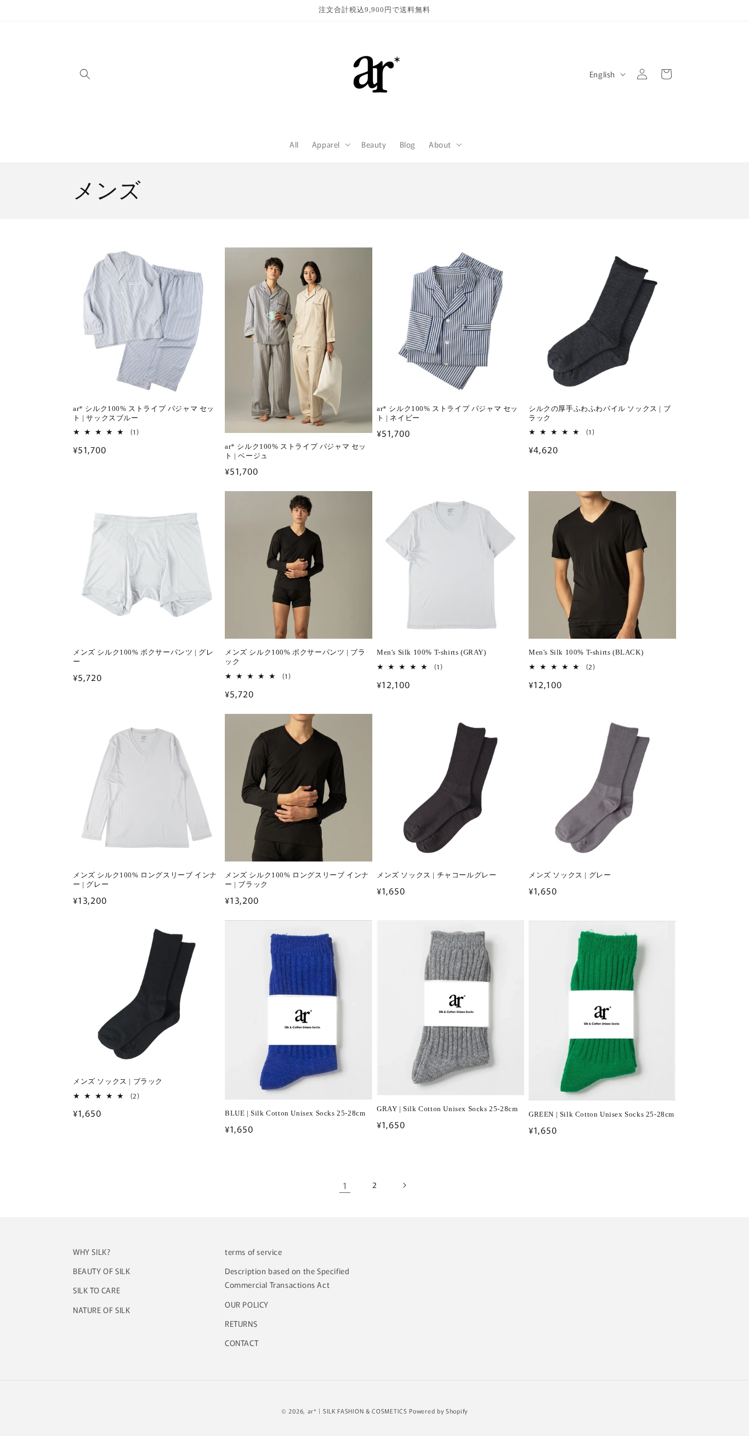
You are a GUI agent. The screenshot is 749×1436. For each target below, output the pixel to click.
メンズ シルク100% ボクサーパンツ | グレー (143, 657)
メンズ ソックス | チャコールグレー (436, 875)
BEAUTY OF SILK (101, 1270)
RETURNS (241, 1323)
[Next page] (404, 1185)
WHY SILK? (91, 1251)
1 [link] (345, 1185)
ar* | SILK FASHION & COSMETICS (357, 1410)
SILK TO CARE (96, 1290)
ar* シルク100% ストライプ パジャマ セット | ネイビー (447, 413)
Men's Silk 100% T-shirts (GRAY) (431, 652)
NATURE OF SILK (101, 1309)
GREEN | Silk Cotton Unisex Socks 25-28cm (601, 1114)
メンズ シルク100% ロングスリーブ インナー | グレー (145, 879)
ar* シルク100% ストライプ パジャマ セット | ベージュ (295, 451)
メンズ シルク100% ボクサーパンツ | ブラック (295, 657)
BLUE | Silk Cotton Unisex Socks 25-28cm (295, 1113)
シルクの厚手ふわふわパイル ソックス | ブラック (600, 413)
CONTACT (241, 1342)
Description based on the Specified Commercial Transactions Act (287, 1277)
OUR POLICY (247, 1304)
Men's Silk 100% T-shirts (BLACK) (586, 652)
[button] (85, 74)
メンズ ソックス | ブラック (118, 1081)
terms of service (253, 1251)
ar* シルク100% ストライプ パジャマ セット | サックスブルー (143, 413)
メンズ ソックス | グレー (570, 875)
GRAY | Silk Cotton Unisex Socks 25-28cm (447, 1109)
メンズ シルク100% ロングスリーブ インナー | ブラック (297, 879)
